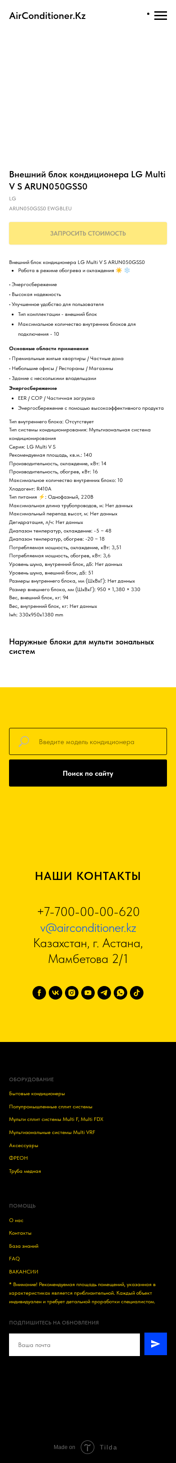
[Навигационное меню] (160, 15)
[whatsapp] (120, 993)
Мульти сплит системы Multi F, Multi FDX (56, 1119)
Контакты (20, 1233)
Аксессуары (23, 1145)
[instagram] (72, 993)
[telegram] (104, 993)
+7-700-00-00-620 (88, 911)
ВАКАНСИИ (23, 1272)
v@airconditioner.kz (88, 927)
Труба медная (25, 1171)
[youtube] (88, 993)
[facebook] (39, 993)
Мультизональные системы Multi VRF (52, 1132)
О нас (16, 1220)
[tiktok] (137, 993)
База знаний (23, 1246)
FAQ (14, 1258)
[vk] (55, 993)
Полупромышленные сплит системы (51, 1106)
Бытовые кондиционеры (37, 1093)
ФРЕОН (18, 1158)
